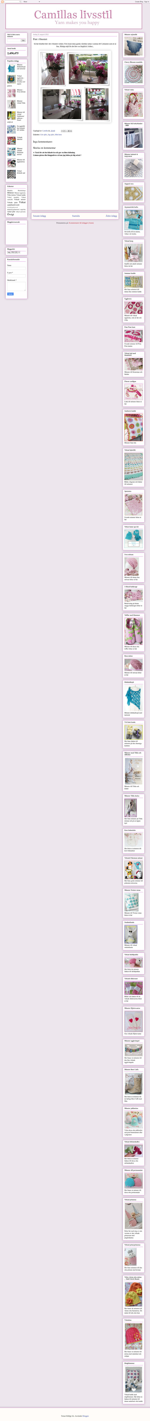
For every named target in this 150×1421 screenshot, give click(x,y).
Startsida (76, 216)
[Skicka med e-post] (62, 131)
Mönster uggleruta (20, 193)
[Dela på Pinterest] (71, 131)
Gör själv (43, 135)
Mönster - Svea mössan (21, 91)
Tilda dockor (11, 195)
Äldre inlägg (111, 216)
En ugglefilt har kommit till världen (21, 128)
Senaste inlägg (39, 216)
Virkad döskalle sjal (21, 172)
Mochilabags (22, 191)
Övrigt (10, 214)
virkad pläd (11, 211)
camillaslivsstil (13, 204)
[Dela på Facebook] (69, 131)
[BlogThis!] (64, 131)
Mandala (10, 191)
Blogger (85, 1416)
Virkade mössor (20, 199)
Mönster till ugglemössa (21, 161)
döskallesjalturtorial (12, 207)
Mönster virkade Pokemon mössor (20, 151)
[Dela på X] (66, 131)
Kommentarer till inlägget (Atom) (81, 223)
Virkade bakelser (19, 138)
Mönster (10, 192)
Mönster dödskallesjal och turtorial (21, 67)
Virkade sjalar (12, 202)
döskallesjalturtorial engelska (16, 209)
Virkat (22, 202)
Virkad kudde (21, 195)
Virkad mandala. (13, 197)
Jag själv (51, 135)
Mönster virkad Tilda (21, 102)
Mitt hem (58, 135)
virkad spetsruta (21, 212)
